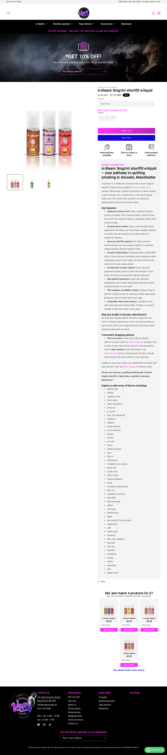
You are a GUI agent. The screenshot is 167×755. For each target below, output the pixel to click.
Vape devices (105, 705)
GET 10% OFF (74, 697)
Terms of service (75, 720)
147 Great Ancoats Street (48, 697)
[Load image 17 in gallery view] (49, 182)
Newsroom (103, 708)
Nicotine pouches (107, 701)
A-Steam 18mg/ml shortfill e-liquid (129, 618)
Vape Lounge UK (140, 187)
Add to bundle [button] (109, 630)
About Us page (129, 366)
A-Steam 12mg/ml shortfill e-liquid (109, 618)
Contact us (73, 723)
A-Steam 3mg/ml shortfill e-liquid (149, 618)
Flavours (101, 99)
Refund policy (74, 712)
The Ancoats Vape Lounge (36, 747)
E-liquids (103, 697)
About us (72, 705)
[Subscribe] (104, 72)
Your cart (72, 701)
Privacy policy (74, 708)
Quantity (101, 113)
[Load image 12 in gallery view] (32, 182)
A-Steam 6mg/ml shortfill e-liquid (129, 653)
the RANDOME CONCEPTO (130, 747)
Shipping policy (75, 716)
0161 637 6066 (15, 2)
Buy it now (126, 138)
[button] (9, 13)
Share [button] (103, 581)
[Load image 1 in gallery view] (15, 182)
